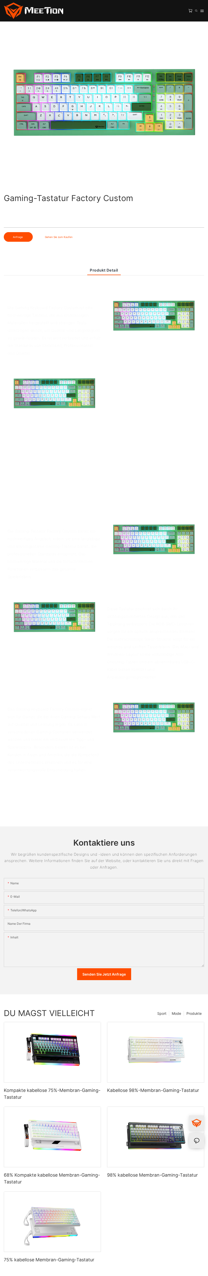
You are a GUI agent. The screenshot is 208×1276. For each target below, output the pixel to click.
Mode (176, 1013)
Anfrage (18, 236)
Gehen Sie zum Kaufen (59, 236)
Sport (161, 1013)
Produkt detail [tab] (104, 270)
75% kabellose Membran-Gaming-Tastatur (49, 1259)
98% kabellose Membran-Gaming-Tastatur (152, 1175)
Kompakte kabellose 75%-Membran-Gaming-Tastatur (52, 1094)
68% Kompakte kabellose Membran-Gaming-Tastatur (52, 1178)
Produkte (194, 1013)
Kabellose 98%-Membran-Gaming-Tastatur (153, 1090)
